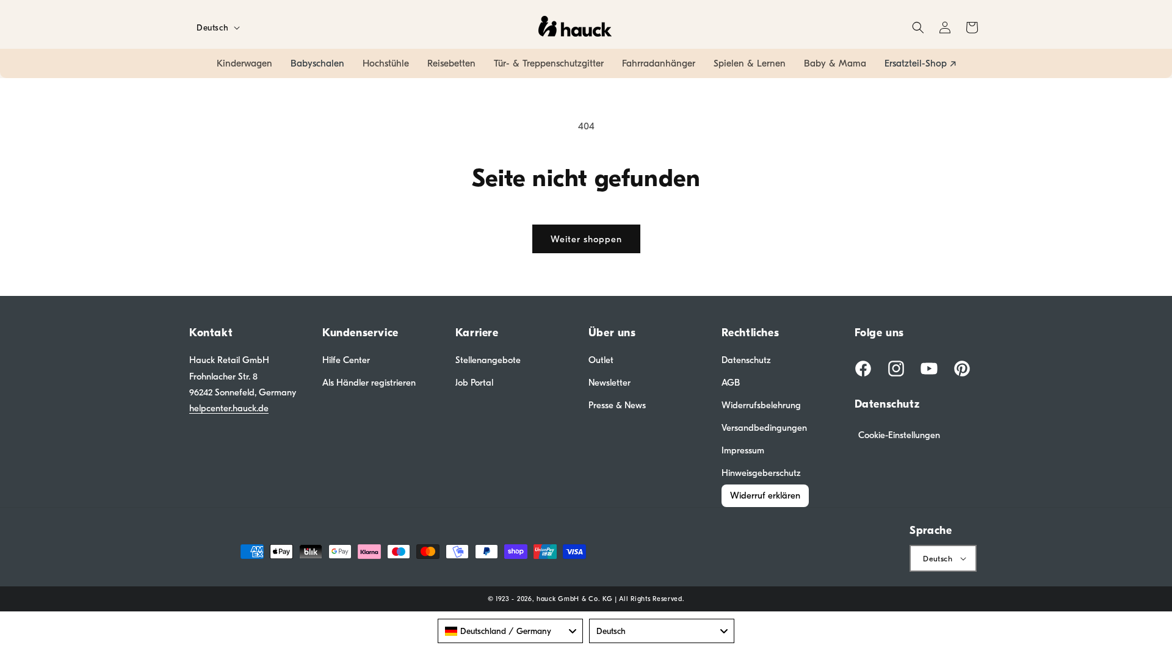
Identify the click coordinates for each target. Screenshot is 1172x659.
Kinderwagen (244, 63)
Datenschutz (746, 360)
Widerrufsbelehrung (761, 405)
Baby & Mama (835, 63)
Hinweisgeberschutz (761, 472)
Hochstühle (386, 63)
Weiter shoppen (586, 239)
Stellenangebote (488, 360)
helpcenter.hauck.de (229, 408)
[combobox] (510, 631)
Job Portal (474, 382)
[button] (918, 27)
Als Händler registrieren (369, 382)
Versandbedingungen (764, 427)
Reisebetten (451, 63)
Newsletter (609, 382)
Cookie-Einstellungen (899, 435)
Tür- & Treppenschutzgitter (549, 63)
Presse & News (617, 405)
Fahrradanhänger (658, 63)
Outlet (600, 360)
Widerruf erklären (765, 495)
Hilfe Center (346, 360)
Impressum (743, 450)
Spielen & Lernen (750, 63)
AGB (731, 382)
